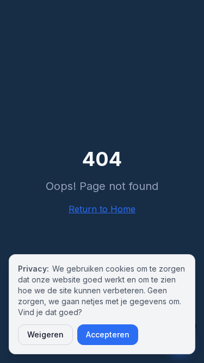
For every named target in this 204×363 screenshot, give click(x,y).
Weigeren (45, 334)
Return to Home (102, 209)
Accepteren (107, 334)
